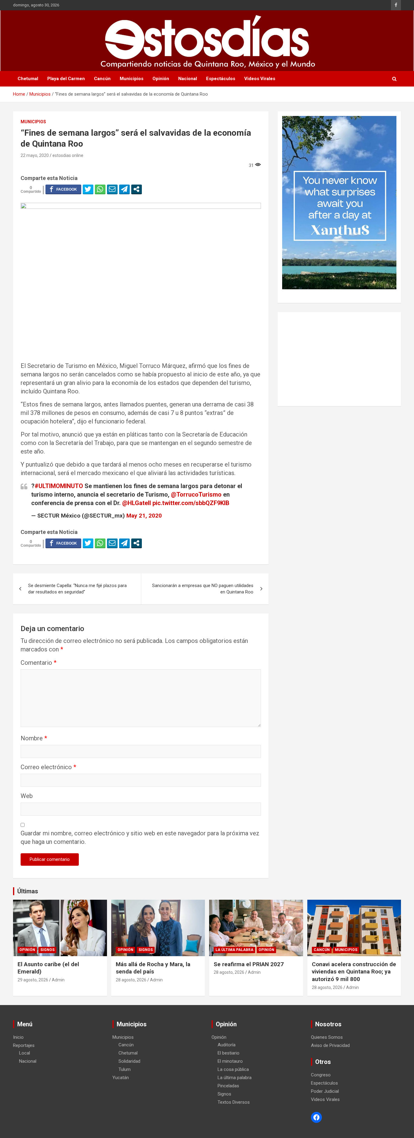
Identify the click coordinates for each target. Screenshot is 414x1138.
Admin (58, 979)
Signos (47, 950)
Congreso (321, 1075)
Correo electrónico (48, 767)
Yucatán (120, 1077)
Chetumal (28, 78)
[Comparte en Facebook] (63, 189)
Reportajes (24, 1045)
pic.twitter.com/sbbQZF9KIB (190, 503)
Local (24, 1053)
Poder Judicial (325, 1091)
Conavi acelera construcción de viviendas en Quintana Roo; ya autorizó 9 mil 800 (354, 972)
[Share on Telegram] (124, 189)
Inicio (18, 1037)
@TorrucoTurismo (196, 494)
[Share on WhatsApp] (100, 189)
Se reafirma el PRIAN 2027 (249, 964)
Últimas (27, 891)
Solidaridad (129, 1061)
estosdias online (67, 155)
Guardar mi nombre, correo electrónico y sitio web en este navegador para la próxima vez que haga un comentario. (140, 837)
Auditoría (226, 1045)
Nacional (187, 78)
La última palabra (234, 950)
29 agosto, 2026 (33, 979)
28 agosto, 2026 (131, 979)
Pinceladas (228, 1086)
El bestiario (228, 1053)
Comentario (38, 662)
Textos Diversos (234, 1102)
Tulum (125, 1069)
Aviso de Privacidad (330, 1045)
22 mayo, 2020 (35, 155)
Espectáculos (220, 78)
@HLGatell (136, 503)
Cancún (102, 78)
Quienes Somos (327, 1037)
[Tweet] (88, 189)
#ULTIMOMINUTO (59, 486)
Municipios (131, 78)
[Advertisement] (339, 359)
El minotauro (230, 1061)
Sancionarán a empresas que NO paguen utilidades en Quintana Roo (202, 589)
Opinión (160, 78)
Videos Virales (259, 78)
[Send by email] (112, 189)
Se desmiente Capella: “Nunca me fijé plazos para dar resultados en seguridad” (77, 589)
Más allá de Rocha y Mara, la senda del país (153, 968)
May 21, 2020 (144, 515)
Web (27, 796)
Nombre (34, 738)
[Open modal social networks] (136, 189)
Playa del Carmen (66, 78)
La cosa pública (233, 1069)
